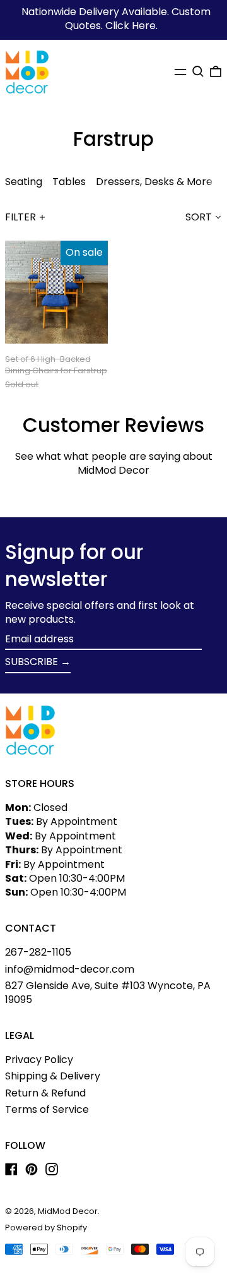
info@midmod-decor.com (69, 969)
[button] (198, 71)
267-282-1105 (38, 952)
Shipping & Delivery (52, 1076)
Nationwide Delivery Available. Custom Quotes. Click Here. (116, 18)
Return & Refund (45, 1093)
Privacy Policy (39, 1059)
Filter (20, 217)
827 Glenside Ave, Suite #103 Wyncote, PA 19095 (108, 992)
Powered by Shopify (46, 1227)
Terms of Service (47, 1109)
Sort (198, 217)
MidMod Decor (68, 1211)
